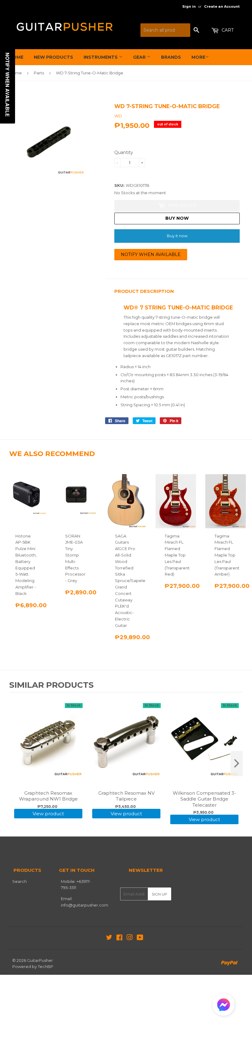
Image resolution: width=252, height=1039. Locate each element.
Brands (171, 57)
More (198, 57)
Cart (227, 30)
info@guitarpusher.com (84, 905)
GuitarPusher (40, 960)
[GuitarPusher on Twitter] (109, 938)
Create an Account (222, 6)
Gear (140, 57)
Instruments (101, 57)
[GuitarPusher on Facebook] (119, 938)
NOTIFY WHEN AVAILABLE (151, 254)
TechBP (45, 966)
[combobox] (165, 30)
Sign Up (159, 894)
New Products (53, 57)
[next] (236, 763)
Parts (39, 72)
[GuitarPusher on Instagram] (130, 938)
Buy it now (177, 235)
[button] (223, 1006)
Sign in (189, 6)
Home (16, 57)
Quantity (123, 152)
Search (19, 881)
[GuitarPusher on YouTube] (140, 938)
